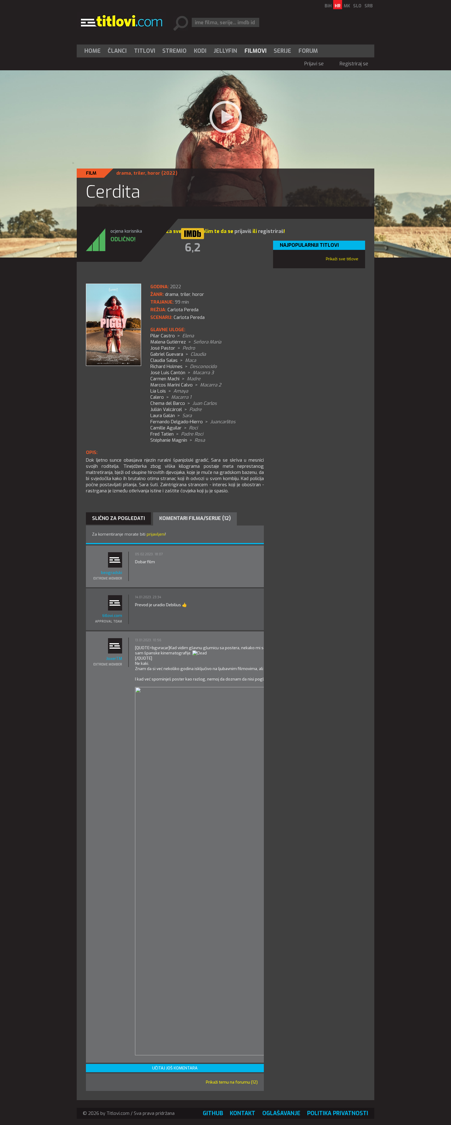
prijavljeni (156, 534)
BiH (328, 6)
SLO (357, 6)
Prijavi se (314, 63)
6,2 (192, 247)
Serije (282, 51)
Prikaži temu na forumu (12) (232, 1082)
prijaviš (242, 231)
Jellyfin (225, 51)
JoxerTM (114, 658)
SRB (368, 6)
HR (338, 6)
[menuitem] (93, 51)
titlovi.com (112, 615)
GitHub (213, 1113)
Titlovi (144, 51)
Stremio (174, 51)
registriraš (270, 231)
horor (154, 173)
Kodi (200, 51)
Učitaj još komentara (175, 1068)
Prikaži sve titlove (342, 259)
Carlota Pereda (189, 317)
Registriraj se (354, 63)
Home (92, 51)
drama (123, 173)
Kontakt (242, 1113)
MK (347, 6)
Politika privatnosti (337, 1113)
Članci (117, 51)
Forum (308, 51)
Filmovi (256, 51)
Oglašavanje (281, 1113)
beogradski (111, 572)
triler (139, 173)
